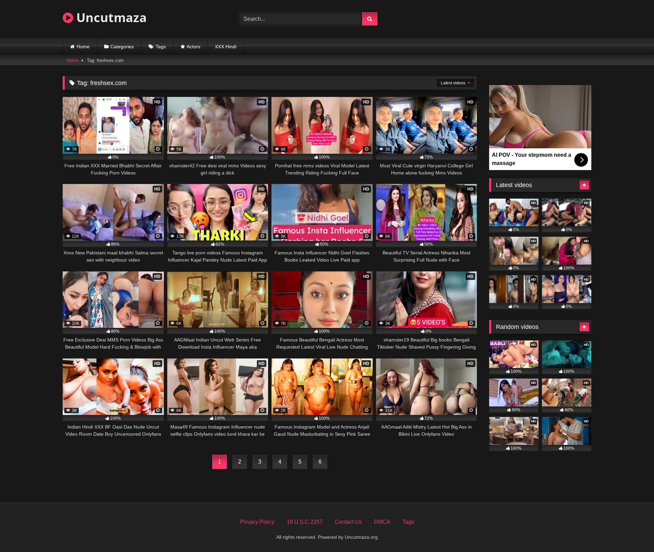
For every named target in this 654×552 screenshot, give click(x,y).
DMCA (382, 522)
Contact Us (348, 522)
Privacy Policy (257, 522)
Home (83, 46)
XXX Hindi (225, 46)
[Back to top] (632, 531)
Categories (122, 46)
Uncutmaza (110, 17)
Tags (161, 46)
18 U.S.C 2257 (305, 522)
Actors (193, 46)
